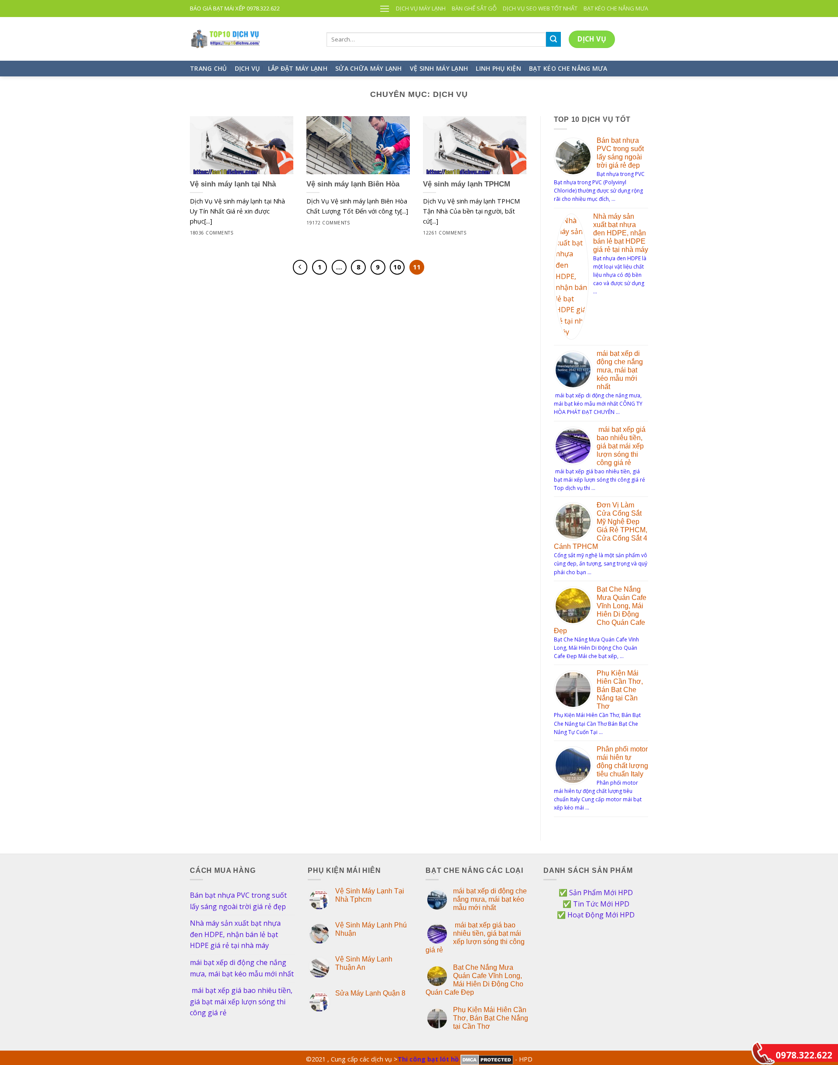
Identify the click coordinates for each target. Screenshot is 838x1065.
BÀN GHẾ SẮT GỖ (474, 8)
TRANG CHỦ (208, 68)
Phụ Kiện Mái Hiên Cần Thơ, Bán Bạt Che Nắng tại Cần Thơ (620, 689)
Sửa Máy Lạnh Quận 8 (370, 993)
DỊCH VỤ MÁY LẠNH (421, 8)
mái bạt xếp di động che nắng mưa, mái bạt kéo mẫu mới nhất (620, 370)
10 (397, 266)
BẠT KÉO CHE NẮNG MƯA (616, 8)
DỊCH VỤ (247, 68)
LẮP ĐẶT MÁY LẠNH (297, 68)
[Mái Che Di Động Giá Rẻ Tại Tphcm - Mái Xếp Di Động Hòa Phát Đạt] (251, 38)
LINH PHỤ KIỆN (498, 68)
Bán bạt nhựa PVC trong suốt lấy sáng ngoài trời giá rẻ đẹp (238, 900)
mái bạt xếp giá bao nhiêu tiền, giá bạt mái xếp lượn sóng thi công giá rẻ (621, 446)
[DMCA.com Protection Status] (486, 1059)
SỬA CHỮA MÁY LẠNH (368, 68)
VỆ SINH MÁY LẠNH (439, 68)
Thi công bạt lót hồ (428, 1059)
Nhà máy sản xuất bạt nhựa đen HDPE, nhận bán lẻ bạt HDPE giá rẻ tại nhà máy (620, 233)
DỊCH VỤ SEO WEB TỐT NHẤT (540, 8)
